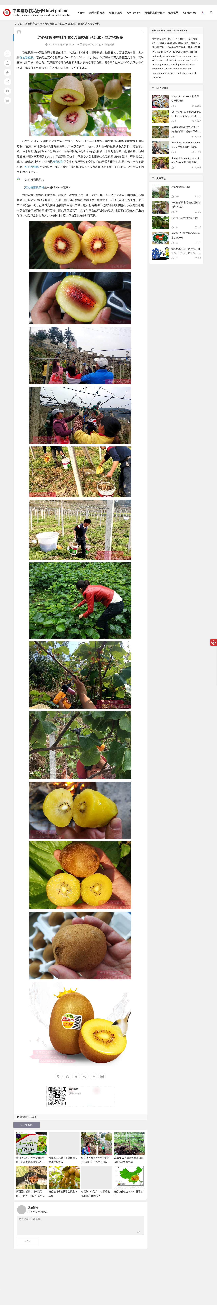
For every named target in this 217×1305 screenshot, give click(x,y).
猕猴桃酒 (58, 161)
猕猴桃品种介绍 (154, 12)
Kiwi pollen (133, 12)
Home (81, 12)
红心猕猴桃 (27, 57)
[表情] (138, 1232)
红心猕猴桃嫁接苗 (180, 187)
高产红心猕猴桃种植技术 (184, 218)
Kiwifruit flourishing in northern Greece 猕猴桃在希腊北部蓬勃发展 (185, 162)
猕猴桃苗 (173, 12)
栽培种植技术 (97, 12)
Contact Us (189, 12)
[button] (203, 13)
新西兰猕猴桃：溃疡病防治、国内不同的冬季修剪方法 (30, 1195)
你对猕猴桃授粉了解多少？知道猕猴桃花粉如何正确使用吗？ (185, 131)
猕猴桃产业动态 (33, 23)
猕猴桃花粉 (115, 12)
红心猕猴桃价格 (34, 187)
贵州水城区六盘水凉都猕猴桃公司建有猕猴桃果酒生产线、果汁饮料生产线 (30, 1162)
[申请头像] (140, 1208)
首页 (19, 23)
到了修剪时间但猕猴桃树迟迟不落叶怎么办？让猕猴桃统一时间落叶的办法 (95, 1162)
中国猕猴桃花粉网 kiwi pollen (39, 10)
